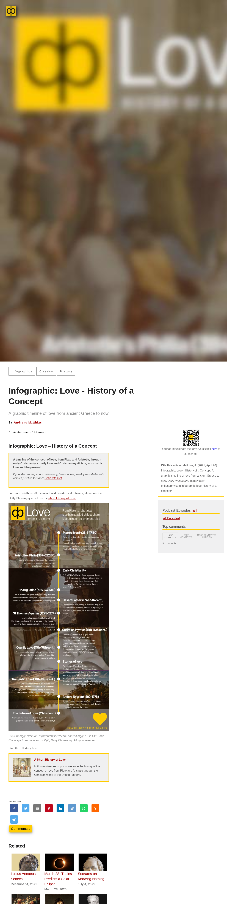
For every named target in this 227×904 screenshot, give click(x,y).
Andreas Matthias (28, 422)
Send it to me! (53, 478)
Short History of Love (62, 498)
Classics (46, 371)
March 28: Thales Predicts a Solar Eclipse (58, 879)
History (66, 371)
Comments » (21, 829)
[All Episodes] (171, 518)
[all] (194, 510)
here (214, 448)
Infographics (22, 371)
